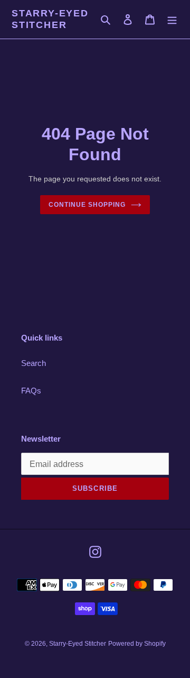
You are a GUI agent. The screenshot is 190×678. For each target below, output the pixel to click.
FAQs (31, 390)
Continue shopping (87, 204)
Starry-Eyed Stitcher (50, 19)
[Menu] (172, 19)
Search (33, 363)
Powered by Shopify (137, 643)
